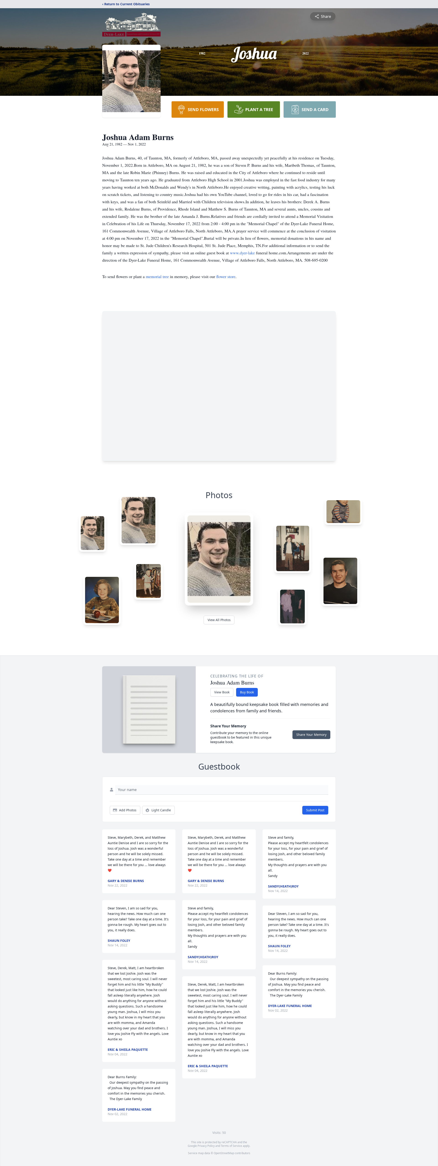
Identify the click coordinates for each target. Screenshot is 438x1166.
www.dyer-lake (243, 252)
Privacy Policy (206, 1146)
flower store (225, 276)
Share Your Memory (311, 734)
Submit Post (315, 810)
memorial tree (157, 276)
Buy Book (247, 692)
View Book (221, 692)
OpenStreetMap (224, 1153)
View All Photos (219, 620)
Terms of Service (231, 1146)
